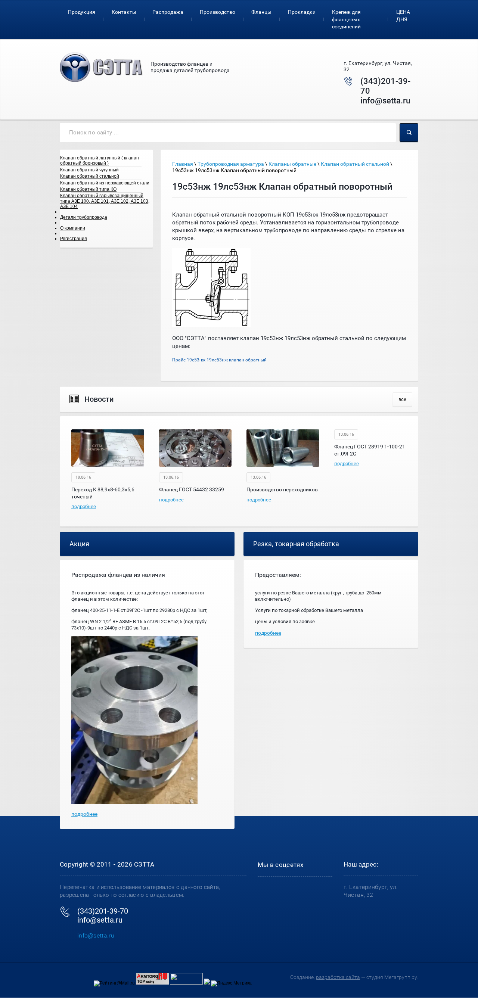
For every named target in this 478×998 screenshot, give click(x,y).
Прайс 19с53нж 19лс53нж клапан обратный (219, 360)
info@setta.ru (385, 100)
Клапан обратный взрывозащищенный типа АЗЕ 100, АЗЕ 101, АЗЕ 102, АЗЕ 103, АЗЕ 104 (104, 201)
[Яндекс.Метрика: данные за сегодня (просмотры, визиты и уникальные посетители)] (231, 983)
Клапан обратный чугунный (89, 169)
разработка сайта (338, 977)
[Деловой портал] (207, 983)
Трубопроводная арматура (231, 164)
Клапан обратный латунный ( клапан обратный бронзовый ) (99, 160)
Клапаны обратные (292, 164)
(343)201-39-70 (102, 911)
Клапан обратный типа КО (88, 189)
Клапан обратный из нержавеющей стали (104, 183)
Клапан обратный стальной (89, 176)
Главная (182, 164)
